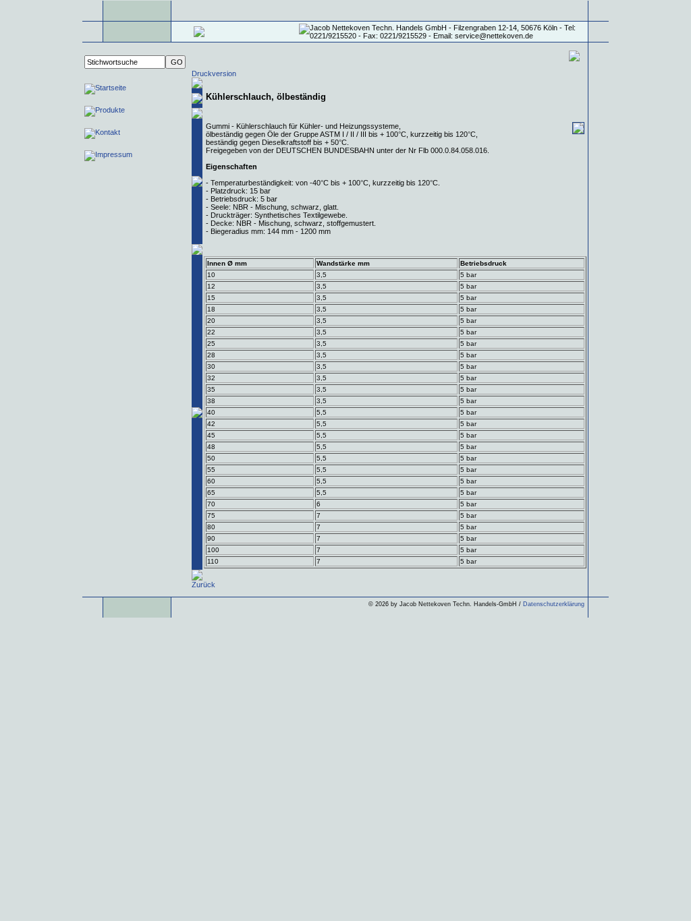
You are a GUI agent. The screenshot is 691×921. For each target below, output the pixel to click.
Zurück (203, 585)
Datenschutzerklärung (553, 604)
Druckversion (214, 73)
